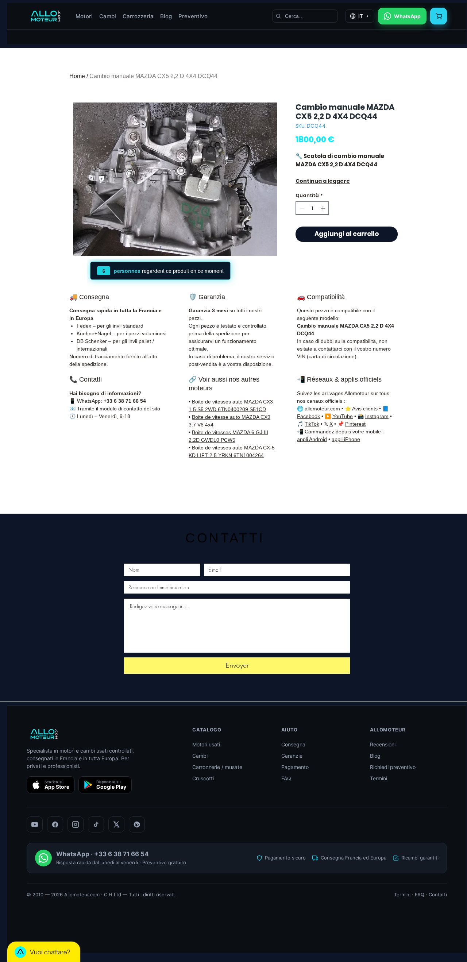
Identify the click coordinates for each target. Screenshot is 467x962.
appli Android (312, 439)
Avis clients (365, 409)
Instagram (377, 416)
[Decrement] (301, 208)
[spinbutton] (312, 208)
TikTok (312, 424)
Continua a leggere (323, 181)
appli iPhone (346, 439)
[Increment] (323, 208)
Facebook (308, 416)
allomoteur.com (322, 409)
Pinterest (355, 424)
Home (77, 76)
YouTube (342, 416)
